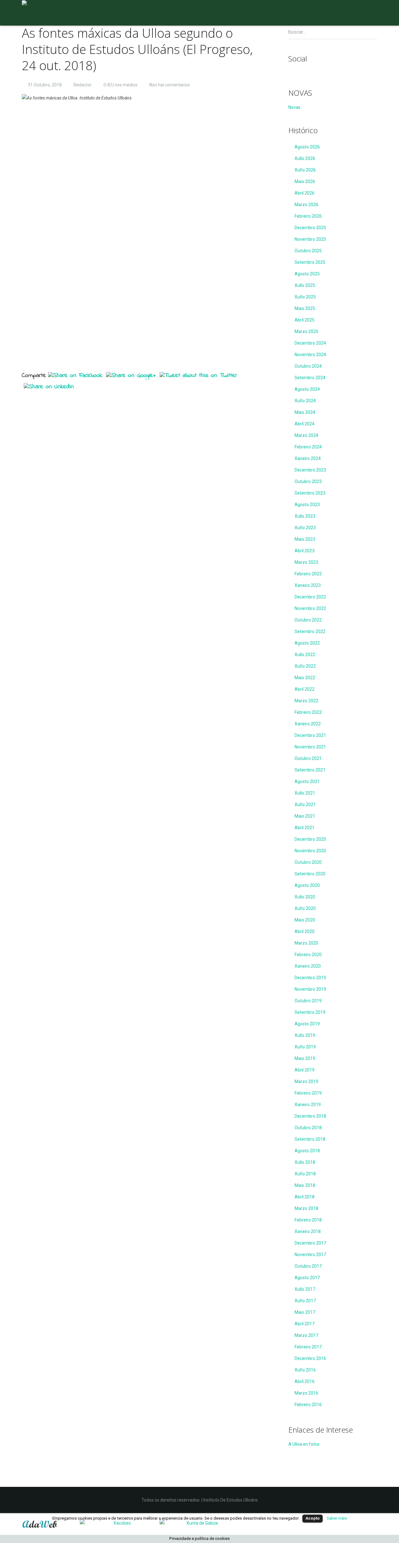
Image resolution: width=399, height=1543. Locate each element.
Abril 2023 (305, 550)
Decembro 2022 (310, 596)
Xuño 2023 (305, 527)
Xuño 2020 (305, 908)
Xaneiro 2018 (308, 1231)
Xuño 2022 (305, 666)
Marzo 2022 (306, 700)
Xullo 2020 (305, 896)
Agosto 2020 (307, 885)
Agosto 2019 (307, 1023)
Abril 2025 (305, 319)
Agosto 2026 (307, 146)
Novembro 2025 (310, 239)
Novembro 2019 (310, 989)
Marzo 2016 (306, 1393)
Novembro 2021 (310, 746)
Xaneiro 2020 (308, 966)
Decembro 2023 (310, 469)
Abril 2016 (305, 1381)
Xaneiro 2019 (308, 1104)
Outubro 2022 (308, 619)
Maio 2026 (305, 181)
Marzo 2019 (306, 1081)
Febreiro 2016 (308, 1404)
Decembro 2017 (310, 1243)
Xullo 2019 (305, 1035)
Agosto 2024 (307, 389)
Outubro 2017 (308, 1266)
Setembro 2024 (310, 377)
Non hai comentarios (169, 84)
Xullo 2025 (305, 285)
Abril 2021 (305, 827)
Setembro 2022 (310, 631)
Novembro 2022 (310, 608)
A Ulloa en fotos (304, 1444)
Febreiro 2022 (308, 712)
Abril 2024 (305, 423)
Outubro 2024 (308, 366)
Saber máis (337, 1518)
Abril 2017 (305, 1323)
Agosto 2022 (307, 643)
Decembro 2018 (310, 1116)
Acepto (312, 1518)
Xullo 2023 (305, 516)
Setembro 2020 (310, 873)
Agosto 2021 (307, 781)
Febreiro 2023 (308, 573)
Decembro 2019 (310, 977)
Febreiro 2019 (308, 1093)
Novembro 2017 (310, 1254)
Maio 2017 (305, 1312)
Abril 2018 (305, 1196)
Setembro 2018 (310, 1139)
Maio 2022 (305, 677)
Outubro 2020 (308, 862)
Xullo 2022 (305, 654)
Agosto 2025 (307, 273)
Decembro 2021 (310, 735)
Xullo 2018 (305, 1162)
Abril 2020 (305, 931)
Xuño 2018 (305, 1173)
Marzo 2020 (306, 943)
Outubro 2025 (308, 250)
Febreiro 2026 (308, 216)
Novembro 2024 (310, 354)
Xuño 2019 (305, 1046)
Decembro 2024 (310, 343)
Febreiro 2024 (308, 446)
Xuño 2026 (305, 169)
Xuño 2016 (305, 1369)
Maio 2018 (305, 1185)
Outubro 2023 (308, 481)
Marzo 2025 (306, 331)
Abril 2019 (305, 1069)
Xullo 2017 (305, 1289)
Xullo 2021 (305, 793)
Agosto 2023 (307, 504)
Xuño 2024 (305, 400)
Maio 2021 (305, 816)
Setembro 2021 (310, 769)
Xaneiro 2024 (308, 458)
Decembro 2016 (310, 1358)
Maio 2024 (305, 412)
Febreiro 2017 (308, 1346)
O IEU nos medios (120, 84)
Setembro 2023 (310, 493)
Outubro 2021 (308, 758)
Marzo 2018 (306, 1208)
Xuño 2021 (305, 804)
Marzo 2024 (306, 435)
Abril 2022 (305, 689)
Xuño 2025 (305, 296)
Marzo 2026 (306, 204)
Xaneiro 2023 (308, 585)
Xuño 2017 (305, 1300)
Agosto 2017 (307, 1277)
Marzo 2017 (306, 1335)
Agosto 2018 (307, 1150)
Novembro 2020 (310, 850)
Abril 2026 (305, 193)
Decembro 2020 (310, 839)
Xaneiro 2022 (308, 723)
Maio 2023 (305, 539)
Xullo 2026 (305, 158)
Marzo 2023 (306, 562)
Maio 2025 (305, 308)
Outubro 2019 (308, 1000)
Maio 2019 (305, 1058)
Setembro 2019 (310, 1012)
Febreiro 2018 (308, 1219)
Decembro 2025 (310, 227)
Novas (294, 107)
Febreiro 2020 (308, 954)
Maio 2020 (305, 919)
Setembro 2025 (310, 262)
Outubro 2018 (308, 1127)
